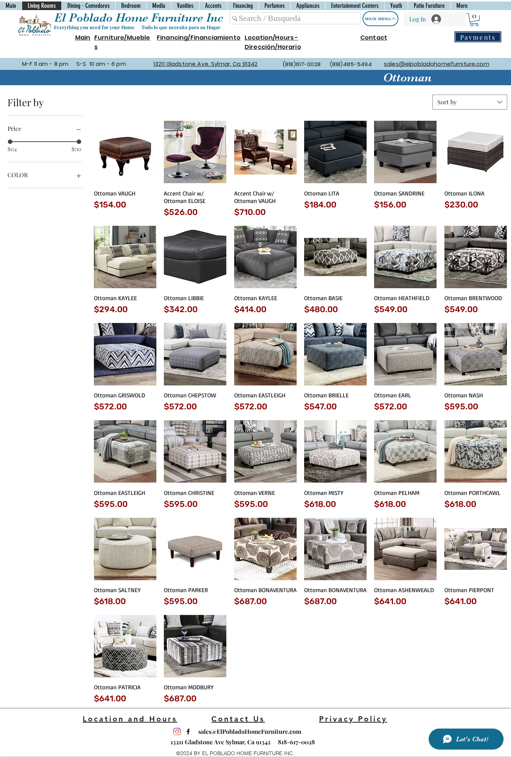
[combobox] (469, 102)
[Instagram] (177, 731)
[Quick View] (125, 152)
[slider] (10, 141)
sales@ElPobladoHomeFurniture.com (249, 731)
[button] (474, 19)
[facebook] (188, 731)
